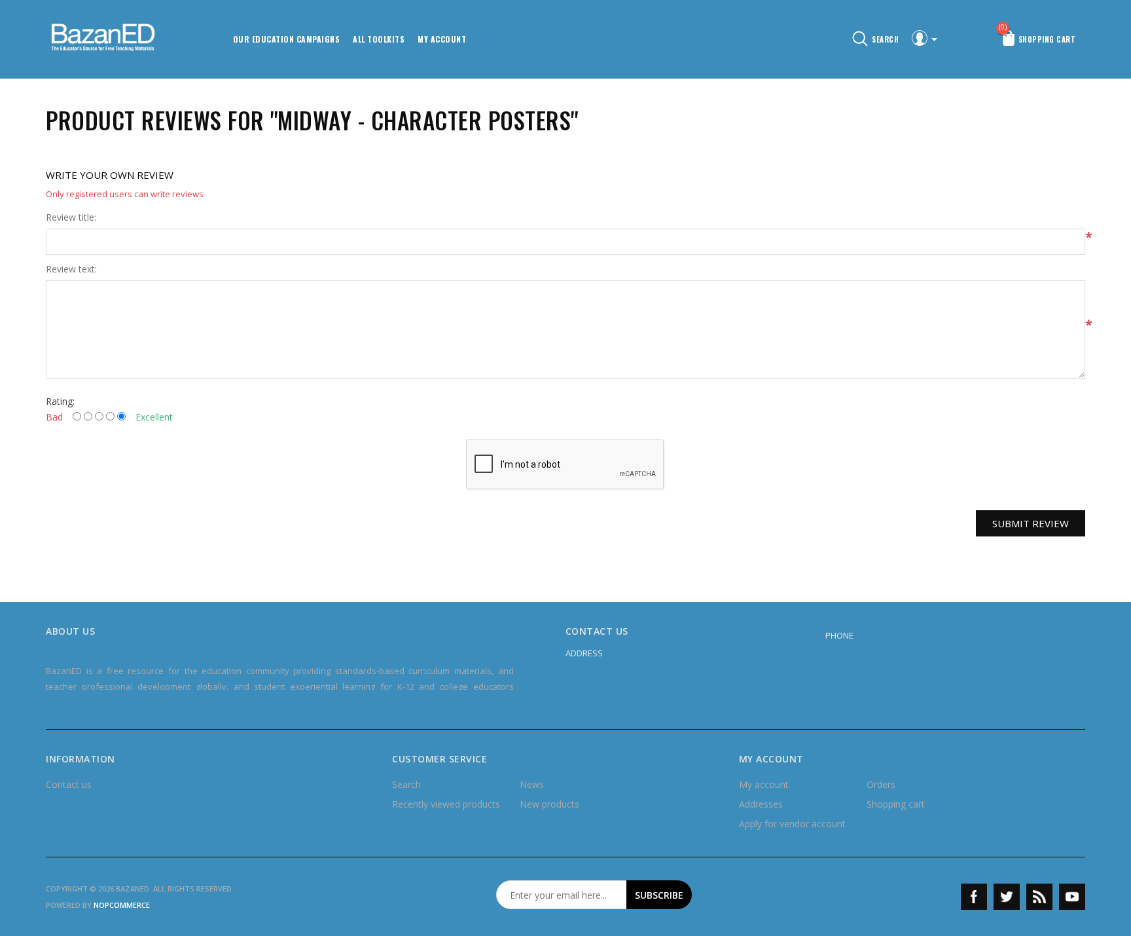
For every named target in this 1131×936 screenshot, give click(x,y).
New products (549, 804)
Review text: (71, 269)
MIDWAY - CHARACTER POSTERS (424, 120)
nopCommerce (122, 905)
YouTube (1072, 897)
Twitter (1007, 897)
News (532, 784)
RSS (1039, 897)
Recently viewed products (446, 804)
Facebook (974, 897)
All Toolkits (378, 39)
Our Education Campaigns (286, 39)
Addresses (761, 804)
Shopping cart (896, 804)
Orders (881, 784)
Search (406, 784)
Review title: (71, 217)
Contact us (69, 784)
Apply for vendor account (792, 823)
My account (442, 39)
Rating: (60, 401)
